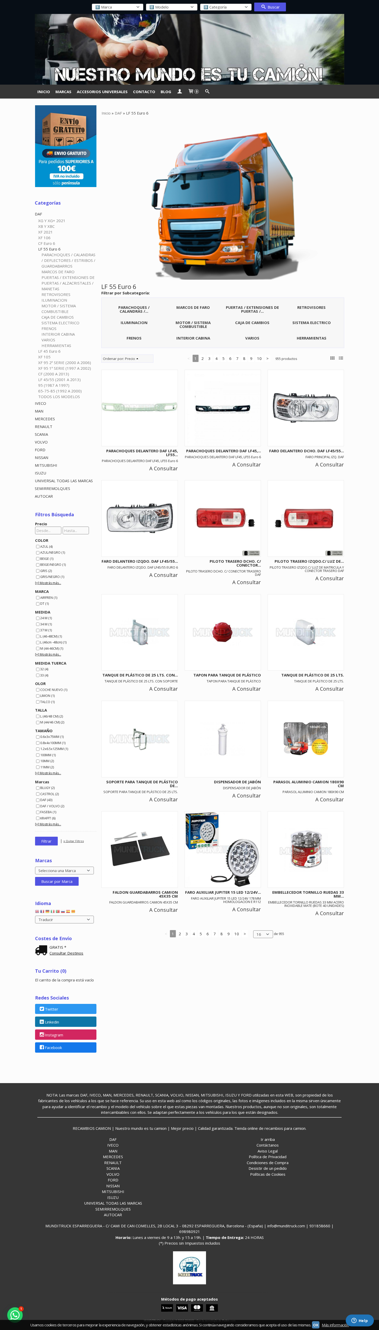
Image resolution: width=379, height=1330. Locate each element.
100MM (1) (48, 755)
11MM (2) (47, 767)
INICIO (43, 91)
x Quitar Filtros (73, 841)
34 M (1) (46, 624)
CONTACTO (144, 91)
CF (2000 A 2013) (53, 373)
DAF (38, 213)
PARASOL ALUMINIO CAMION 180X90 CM (308, 783)
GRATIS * (58, 947)
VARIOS (48, 339)
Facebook (53, 1047)
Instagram (54, 1034)
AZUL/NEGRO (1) (52, 552)
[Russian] (63, 912)
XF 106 (44, 237)
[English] (37, 912)
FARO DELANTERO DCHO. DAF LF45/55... (306, 450)
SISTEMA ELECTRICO (60, 322)
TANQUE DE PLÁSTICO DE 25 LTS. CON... (140, 675)
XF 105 (44, 356)
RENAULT (43, 426)
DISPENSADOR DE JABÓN (237, 781)
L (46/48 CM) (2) (51, 716)
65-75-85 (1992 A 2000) (60, 390)
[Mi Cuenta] (180, 92)
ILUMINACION (54, 300)
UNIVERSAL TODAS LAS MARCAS (64, 480)
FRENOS (49, 328)
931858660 (319, 1225)
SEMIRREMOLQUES (52, 488)
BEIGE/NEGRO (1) (53, 564)
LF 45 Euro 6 (49, 351)
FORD (40, 449)
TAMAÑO (44, 730)
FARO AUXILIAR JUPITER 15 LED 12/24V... (223, 892)
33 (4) (44, 675)
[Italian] (53, 912)
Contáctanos (268, 1145)
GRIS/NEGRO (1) (52, 576)
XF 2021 (45, 232)
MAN (39, 411)
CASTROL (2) (49, 794)
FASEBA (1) (48, 812)
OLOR (40, 683)
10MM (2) (47, 761)
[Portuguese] (58, 912)
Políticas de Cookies (267, 1174)
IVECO (40, 403)
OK (315, 1324)
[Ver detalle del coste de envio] (42, 950)
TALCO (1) (47, 701)
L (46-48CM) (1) (51, 636)
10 (259, 358)
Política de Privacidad (267, 1156)
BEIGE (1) (46, 558)
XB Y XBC (46, 226)
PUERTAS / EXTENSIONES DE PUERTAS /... (252, 309)
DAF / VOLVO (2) (52, 806)
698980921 (189, 1231)
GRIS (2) (46, 570)
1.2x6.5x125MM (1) (54, 748)
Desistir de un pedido (268, 1168)
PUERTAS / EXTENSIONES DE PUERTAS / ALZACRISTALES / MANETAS (68, 283)
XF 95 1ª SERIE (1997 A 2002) (64, 368)
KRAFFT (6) (47, 818)
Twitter (51, 1009)
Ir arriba (268, 1139)
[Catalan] (73, 912)
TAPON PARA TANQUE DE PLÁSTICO (227, 675)
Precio (41, 523)
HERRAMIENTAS (56, 345)
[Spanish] (68, 912)
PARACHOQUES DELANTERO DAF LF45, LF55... (142, 452)
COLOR (41, 540)
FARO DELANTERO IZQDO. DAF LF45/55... (140, 561)
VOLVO (41, 442)
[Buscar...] (207, 92)
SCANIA (41, 434)
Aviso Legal (268, 1151)
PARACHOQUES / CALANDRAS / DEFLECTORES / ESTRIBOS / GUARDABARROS (68, 260)
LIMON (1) (47, 695)
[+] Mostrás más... (48, 583)
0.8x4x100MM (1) (52, 742)
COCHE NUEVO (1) (53, 689)
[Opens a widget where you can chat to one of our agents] (359, 1321)
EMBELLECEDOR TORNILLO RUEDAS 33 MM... (308, 894)
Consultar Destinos (66, 953)
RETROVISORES (56, 294)
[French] (42, 912)
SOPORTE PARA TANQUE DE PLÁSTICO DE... (142, 783)
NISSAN (41, 457)
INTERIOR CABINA (58, 334)
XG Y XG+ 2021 (51, 220)
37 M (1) (46, 630)
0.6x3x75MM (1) (52, 736)
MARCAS (63, 91)
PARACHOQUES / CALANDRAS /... (134, 309)
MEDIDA (42, 612)
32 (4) (44, 669)
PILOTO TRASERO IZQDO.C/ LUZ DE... (309, 561)
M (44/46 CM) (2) (52, 722)
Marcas (42, 781)
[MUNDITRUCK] (189, 49)
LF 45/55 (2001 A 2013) (59, 379)
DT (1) (44, 603)
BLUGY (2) (47, 787)
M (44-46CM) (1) (51, 648)
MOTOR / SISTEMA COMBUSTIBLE (59, 308)
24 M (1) (46, 618)
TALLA (41, 710)
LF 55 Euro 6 (49, 249)
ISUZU (40, 472)
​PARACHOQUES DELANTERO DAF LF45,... (223, 450)
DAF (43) (46, 799)
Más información (335, 1324)
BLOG (166, 91)
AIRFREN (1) (48, 597)
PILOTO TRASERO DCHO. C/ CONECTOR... (235, 563)
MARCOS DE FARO (58, 271)
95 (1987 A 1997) (53, 385)
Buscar (273, 7)
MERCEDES (45, 418)
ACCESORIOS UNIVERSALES (102, 91)
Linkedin (52, 1022)
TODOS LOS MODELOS (59, 396)
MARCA (42, 591)
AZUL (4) (46, 546)
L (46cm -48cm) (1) (53, 642)
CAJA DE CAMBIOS (58, 317)
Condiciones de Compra (268, 1162)
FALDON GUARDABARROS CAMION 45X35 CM (145, 894)
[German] (47, 912)
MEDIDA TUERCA (50, 663)
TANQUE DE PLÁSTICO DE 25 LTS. (312, 675)
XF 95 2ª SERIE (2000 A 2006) (64, 362)
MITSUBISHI (46, 465)
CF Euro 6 (46, 243)
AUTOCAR (44, 496)
